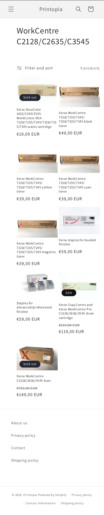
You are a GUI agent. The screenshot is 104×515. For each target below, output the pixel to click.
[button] (11, 9)
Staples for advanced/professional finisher (34, 307)
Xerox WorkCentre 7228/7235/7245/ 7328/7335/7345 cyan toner (75, 185)
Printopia (30, 494)
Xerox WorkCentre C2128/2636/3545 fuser (34, 378)
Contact (18, 447)
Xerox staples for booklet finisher (77, 242)
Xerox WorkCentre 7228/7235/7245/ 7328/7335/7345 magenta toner (36, 249)
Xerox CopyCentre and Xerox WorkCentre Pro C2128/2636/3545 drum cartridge (76, 311)
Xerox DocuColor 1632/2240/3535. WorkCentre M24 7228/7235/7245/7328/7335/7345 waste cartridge (37, 118)
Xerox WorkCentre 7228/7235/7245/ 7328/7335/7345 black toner (75, 119)
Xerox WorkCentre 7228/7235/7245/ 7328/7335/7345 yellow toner (34, 185)
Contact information (40, 503)
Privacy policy (23, 435)
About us (19, 422)
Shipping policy (25, 460)
